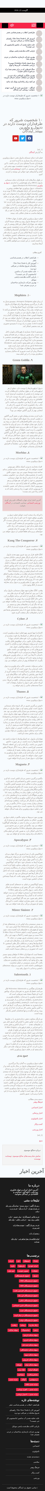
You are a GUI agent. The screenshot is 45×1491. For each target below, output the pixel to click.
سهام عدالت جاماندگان (29, 1350)
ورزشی (37, 503)
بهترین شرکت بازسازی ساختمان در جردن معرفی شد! (19, 58)
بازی (12, 1266)
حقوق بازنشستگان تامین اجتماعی (25, 1305)
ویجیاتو (17, 169)
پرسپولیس (34, 1380)
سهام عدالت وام (32, 1365)
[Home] (39, 25)
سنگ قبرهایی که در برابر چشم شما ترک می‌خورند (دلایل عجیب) (20, 70)
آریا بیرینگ (23, 1209)
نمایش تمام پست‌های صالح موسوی (26, 1156)
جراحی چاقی (21, 1220)
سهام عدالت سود (31, 1355)
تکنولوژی (35, 1451)
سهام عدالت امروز (31, 1340)
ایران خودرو (33, 1266)
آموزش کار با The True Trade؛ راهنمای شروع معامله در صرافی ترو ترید (20, 40)
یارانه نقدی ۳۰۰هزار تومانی (27, 1389)
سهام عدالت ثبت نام (30, 1345)
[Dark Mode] (23, 25)
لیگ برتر (21, 1370)
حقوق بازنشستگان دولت (29, 1320)
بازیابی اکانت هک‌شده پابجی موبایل (22, 51)
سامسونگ (26, 1330)
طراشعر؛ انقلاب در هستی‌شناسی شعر (21, 32)
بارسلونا (21, 1266)
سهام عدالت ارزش (31, 1335)
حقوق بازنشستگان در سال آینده (26, 1315)
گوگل (24, 1380)
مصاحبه (21, 1375)
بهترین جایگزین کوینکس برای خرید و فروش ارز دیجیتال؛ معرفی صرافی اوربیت (19, 77)
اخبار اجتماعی (37, 1107)
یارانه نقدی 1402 (32, 1384)
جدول (35, 1276)
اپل (18, 1261)
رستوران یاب (34, 1233)
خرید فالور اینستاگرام (31, 1217)
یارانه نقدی (13, 1380)
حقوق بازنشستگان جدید (29, 1310)
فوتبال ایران (33, 1370)
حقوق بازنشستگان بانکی (29, 1301)
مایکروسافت (33, 1375)
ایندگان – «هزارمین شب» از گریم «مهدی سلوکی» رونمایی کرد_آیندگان (20, 89)
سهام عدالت (13, 1330)
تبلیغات (35, 1271)
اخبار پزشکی (37, 1113)
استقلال (27, 1261)
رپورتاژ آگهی (34, 1206)
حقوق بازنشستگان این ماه (28, 1296)
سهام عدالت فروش (30, 1360)
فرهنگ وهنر (37, 1102)
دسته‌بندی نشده (33, 1457)
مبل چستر (17, 1217)
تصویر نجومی (23, 1271)
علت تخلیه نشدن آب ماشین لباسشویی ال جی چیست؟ (19, 46)
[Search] (17, 25)
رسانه (23, 1325)
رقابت (14, 1325)
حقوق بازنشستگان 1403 (29, 1286)
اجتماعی (30, 503)
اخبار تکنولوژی (36, 1119)
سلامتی (36, 1462)
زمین (36, 1330)
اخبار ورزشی (37, 1130)
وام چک (11, 1220)
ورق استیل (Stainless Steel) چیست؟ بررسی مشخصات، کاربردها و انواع (21, 64)
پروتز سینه (24, 1206)
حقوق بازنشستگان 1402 (29, 1281)
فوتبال (19, 1365)
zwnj (36, 1261)
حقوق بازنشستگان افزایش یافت (26, 1291)
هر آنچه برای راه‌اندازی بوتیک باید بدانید (20, 82)
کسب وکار (38, 1124)
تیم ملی (11, 1271)
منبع (40, 1141)
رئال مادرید (33, 1325)
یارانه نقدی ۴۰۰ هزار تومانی (27, 1394)
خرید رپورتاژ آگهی (32, 1225)
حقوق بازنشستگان (22, 1276)
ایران (11, 1261)
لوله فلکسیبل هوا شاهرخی (28, 1239)
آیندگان (31, 152)
